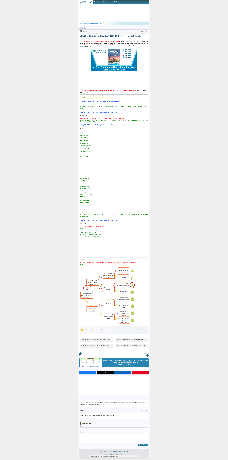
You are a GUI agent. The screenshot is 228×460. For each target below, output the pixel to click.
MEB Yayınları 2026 (121, 329)
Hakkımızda (115, 451)
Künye (101, 451)
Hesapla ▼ (114, 1)
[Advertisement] (114, 12)
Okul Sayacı (106, 1)
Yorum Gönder (142, 444)
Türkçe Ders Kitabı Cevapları (123, 451)
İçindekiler (95, 97)
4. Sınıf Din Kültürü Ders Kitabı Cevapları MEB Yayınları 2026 (130, 345)
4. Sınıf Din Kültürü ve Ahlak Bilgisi (94, 23)
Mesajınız (82, 432)
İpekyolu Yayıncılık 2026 (107, 329)
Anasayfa (84, 23)
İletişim (111, 451)
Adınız (81, 426)
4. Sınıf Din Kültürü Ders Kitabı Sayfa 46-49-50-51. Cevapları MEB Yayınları (95, 340)
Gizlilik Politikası (105, 451)
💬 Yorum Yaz (82, 27)
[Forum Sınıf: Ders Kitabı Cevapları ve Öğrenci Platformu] (86, 3)
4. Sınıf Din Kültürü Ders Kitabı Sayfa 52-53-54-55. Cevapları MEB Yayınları (95, 346)
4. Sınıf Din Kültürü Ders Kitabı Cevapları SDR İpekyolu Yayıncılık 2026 (129, 340)
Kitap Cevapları (98, 1)
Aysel (84, 31)
